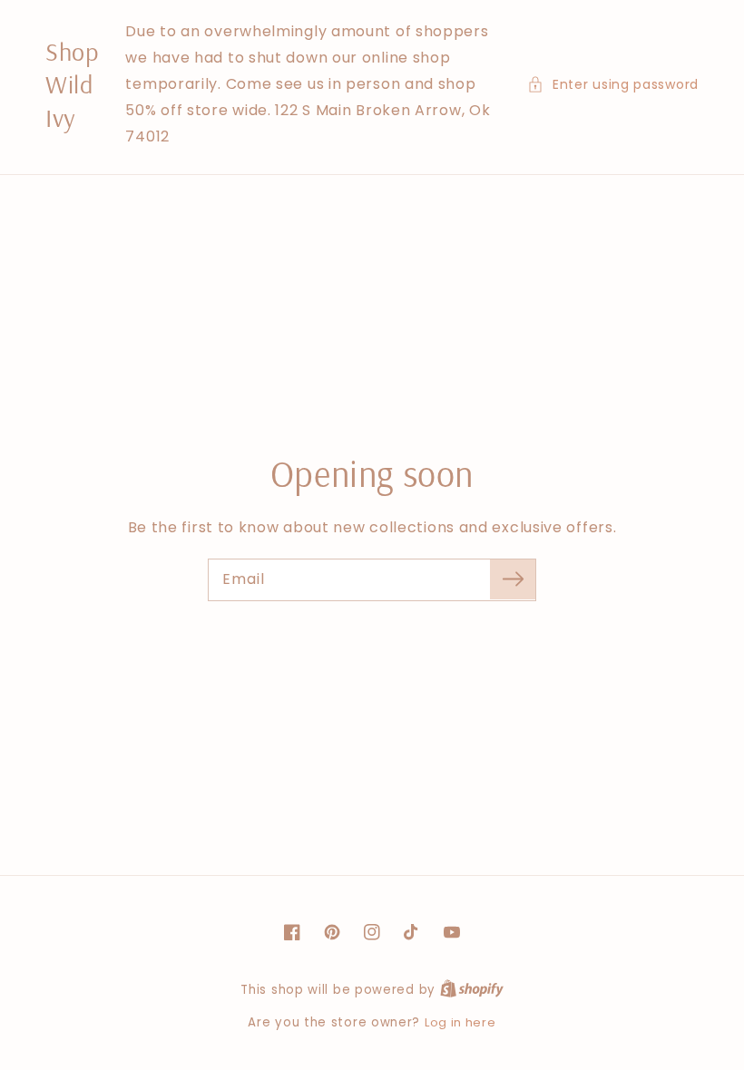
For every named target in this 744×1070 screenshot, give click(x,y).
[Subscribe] (512, 579)
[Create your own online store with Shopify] (472, 989)
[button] (613, 84)
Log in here (460, 1022)
